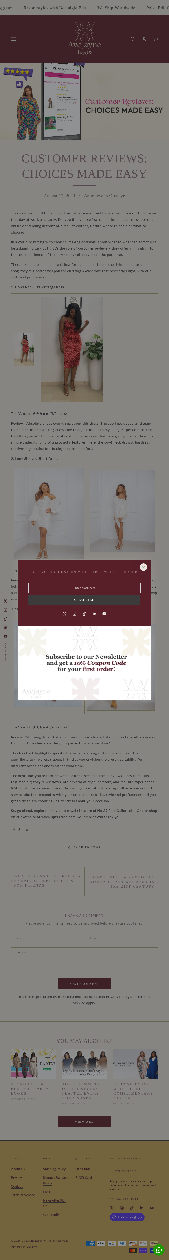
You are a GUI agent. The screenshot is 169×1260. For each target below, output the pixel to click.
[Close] (143, 567)
